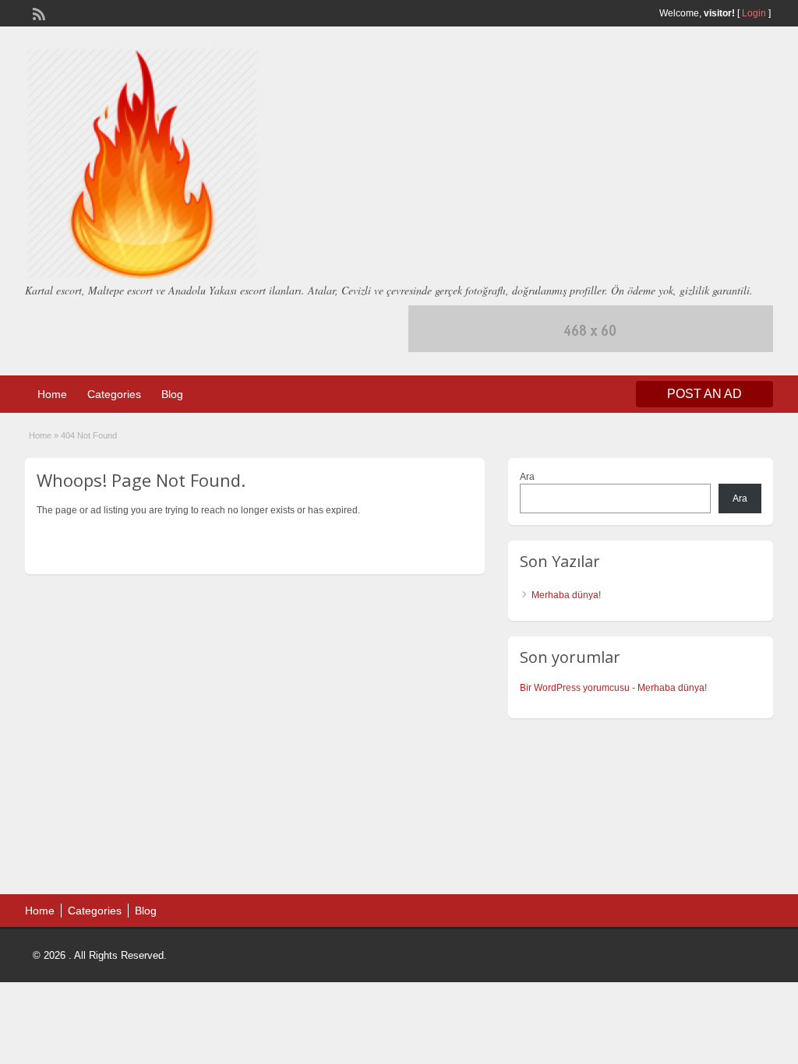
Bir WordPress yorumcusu (575, 687)
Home (52, 394)
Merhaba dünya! (566, 595)
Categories (114, 394)
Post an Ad (704, 393)
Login (754, 13)
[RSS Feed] (37, 12)
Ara (527, 476)
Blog (172, 394)
